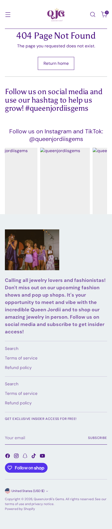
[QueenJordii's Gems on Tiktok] (34, 456)
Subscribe (97, 438)
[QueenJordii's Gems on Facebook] (8, 456)
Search (11, 348)
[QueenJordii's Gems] (56, 14)
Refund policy (18, 367)
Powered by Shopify (20, 509)
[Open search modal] (92, 14)
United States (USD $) (27, 491)
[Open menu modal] (7, 14)
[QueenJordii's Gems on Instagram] (17, 456)
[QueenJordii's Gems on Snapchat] (25, 456)
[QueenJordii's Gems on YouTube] (43, 456)
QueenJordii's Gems (49, 499)
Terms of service (21, 358)
